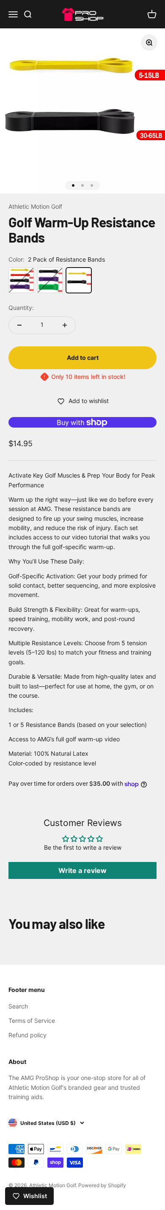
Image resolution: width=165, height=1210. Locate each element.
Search (18, 1006)
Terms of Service (31, 1020)
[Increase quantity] (64, 325)
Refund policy (27, 1035)
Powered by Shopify (102, 1185)
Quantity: (21, 307)
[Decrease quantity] (19, 325)
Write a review (82, 870)
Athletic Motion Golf (35, 206)
